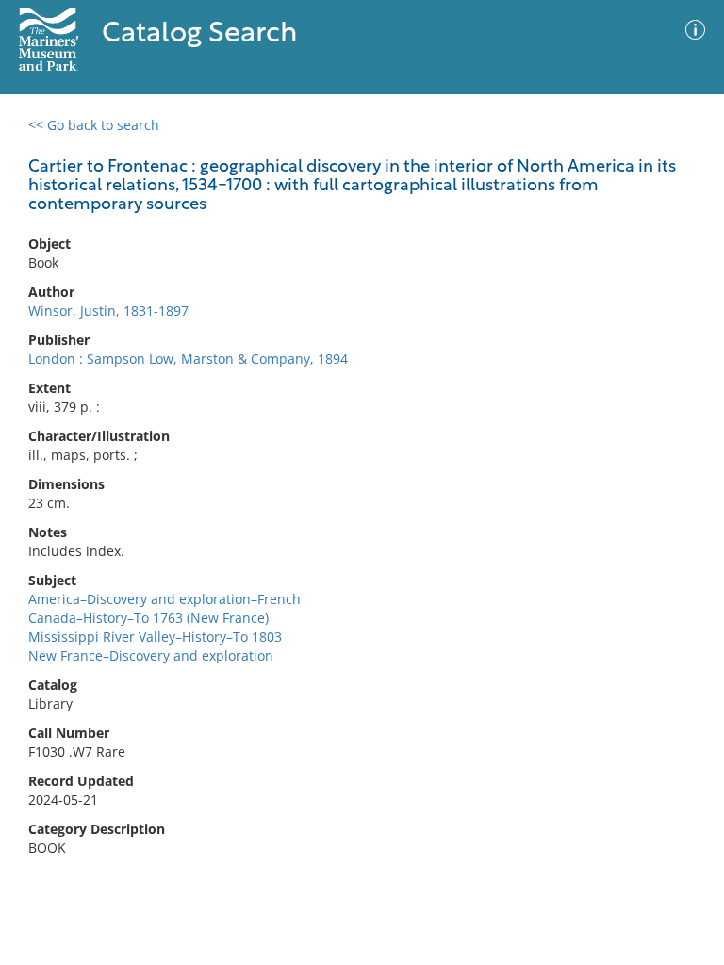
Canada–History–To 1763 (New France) (148, 618)
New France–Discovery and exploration (150, 655)
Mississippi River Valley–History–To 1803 (155, 637)
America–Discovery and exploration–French (164, 599)
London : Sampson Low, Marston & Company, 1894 (188, 359)
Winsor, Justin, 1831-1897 (108, 310)
